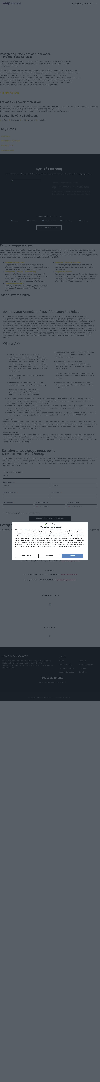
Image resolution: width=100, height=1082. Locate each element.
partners (25, 530)
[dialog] (50, 541)
